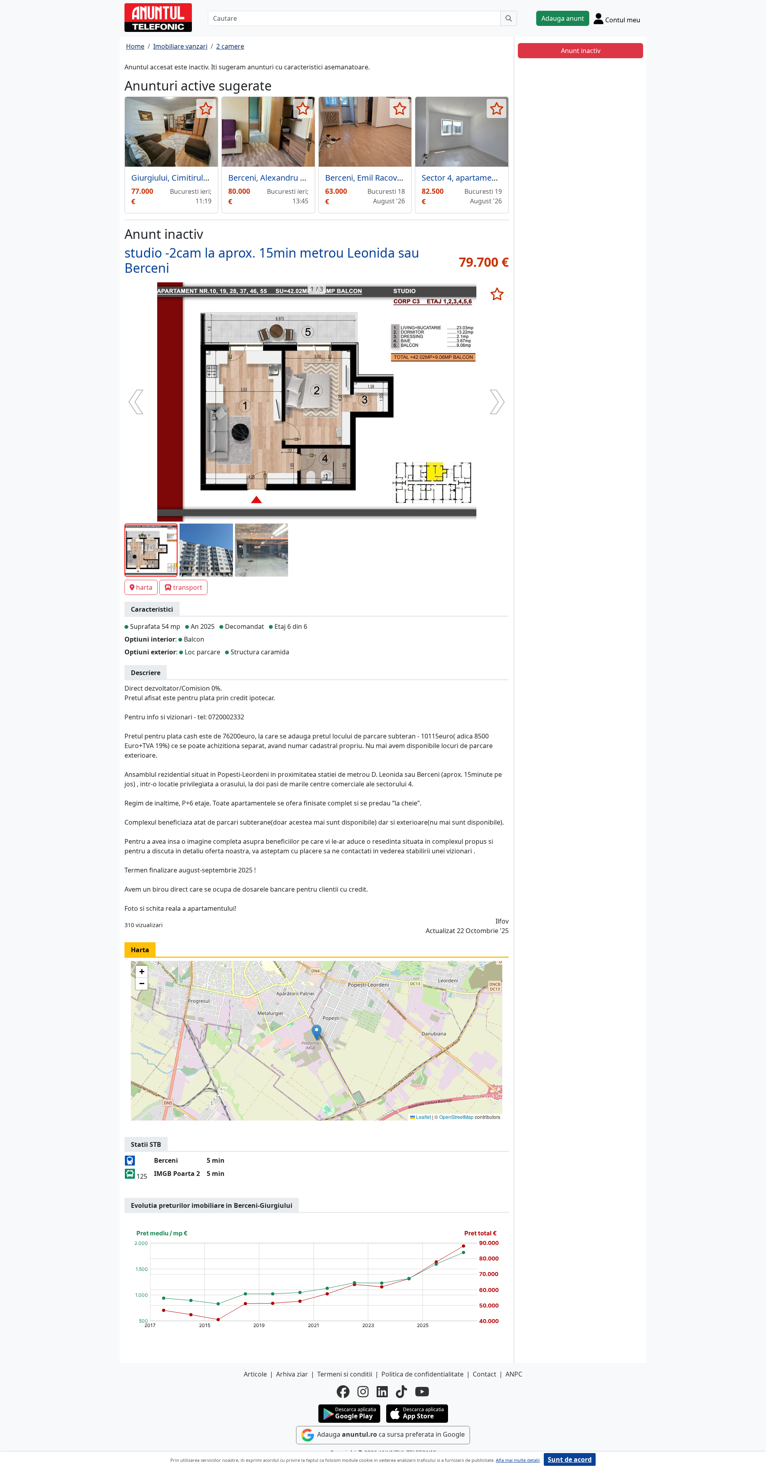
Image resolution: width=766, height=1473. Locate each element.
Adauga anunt (562, 18)
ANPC (513, 1374)
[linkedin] (382, 1391)
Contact (484, 1374)
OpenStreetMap (456, 1116)
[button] (317, 1032)
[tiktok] (401, 1391)
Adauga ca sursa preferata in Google (390, 1434)
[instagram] (363, 1391)
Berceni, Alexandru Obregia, (280, 177)
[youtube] (422, 1391)
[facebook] (343, 1391)
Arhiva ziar (292, 1374)
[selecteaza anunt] (206, 108)
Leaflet (423, 1116)
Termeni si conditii (344, 1374)
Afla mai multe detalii (518, 1460)
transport (187, 587)
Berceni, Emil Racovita (365, 177)
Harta (140, 949)
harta (144, 587)
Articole (255, 1374)
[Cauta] (508, 18)
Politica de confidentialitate (422, 1374)
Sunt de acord (570, 1459)
